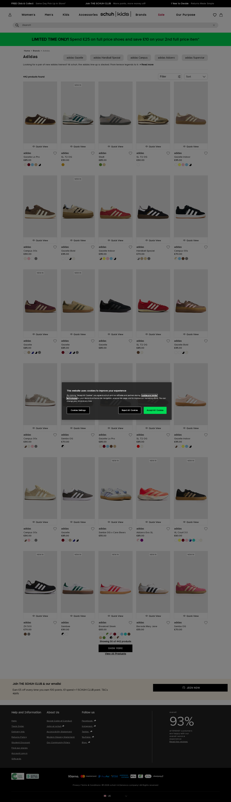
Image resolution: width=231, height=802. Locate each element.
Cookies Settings (78, 410)
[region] (117, 401)
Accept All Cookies (155, 410)
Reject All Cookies (130, 410)
